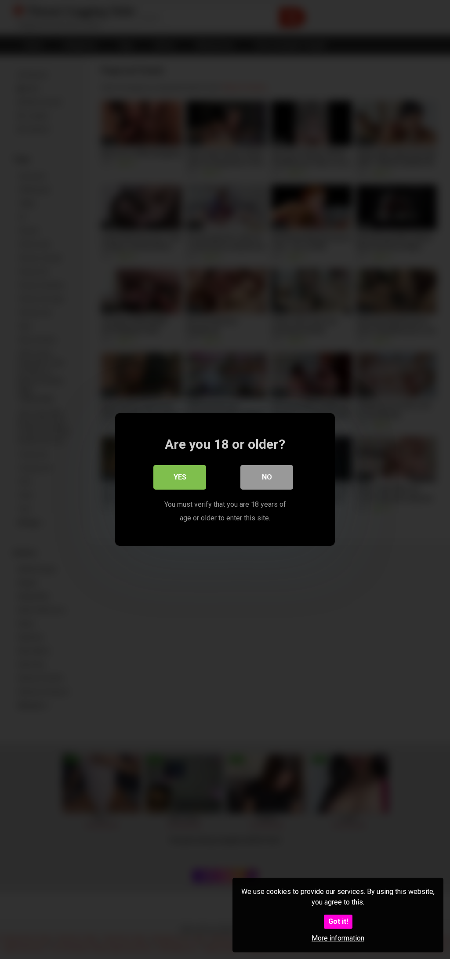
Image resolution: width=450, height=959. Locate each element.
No (267, 477)
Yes (180, 477)
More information (338, 938)
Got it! (338, 921)
